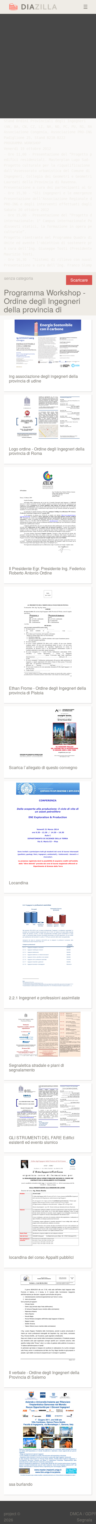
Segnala (84, 1520)
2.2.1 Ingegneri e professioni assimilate (44, 998)
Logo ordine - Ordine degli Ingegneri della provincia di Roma (46, 451)
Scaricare (79, 280)
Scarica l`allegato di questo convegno (43, 767)
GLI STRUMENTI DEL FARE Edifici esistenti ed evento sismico (41, 1140)
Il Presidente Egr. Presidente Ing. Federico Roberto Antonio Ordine (47, 570)
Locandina (18, 883)
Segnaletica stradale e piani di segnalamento (36, 1067)
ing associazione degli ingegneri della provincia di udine (43, 378)
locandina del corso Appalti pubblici (41, 1257)
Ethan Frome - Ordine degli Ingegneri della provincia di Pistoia (47, 690)
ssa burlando (21, 1484)
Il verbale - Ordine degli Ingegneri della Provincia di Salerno (44, 1374)
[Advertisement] (48, 66)
